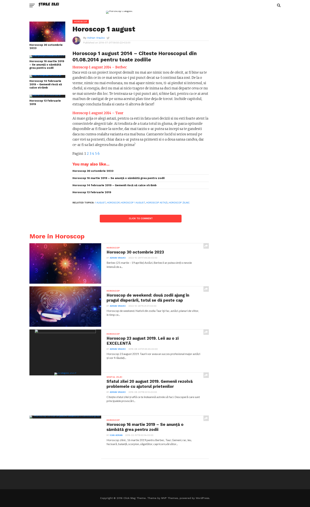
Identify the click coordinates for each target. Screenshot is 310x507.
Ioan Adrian (116, 435)
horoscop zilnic (179, 202)
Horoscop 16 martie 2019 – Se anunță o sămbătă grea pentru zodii (46, 64)
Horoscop (113, 202)
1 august (100, 202)
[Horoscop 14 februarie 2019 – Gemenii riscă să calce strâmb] (47, 75)
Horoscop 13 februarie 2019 (45, 102)
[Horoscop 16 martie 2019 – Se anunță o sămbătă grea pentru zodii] (47, 55)
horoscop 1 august (133, 202)
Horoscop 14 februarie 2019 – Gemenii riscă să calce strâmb (45, 84)
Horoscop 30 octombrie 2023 (46, 46)
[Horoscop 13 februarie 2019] (47, 94)
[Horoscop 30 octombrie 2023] (47, 40)
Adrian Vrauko (96, 37)
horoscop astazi (157, 202)
